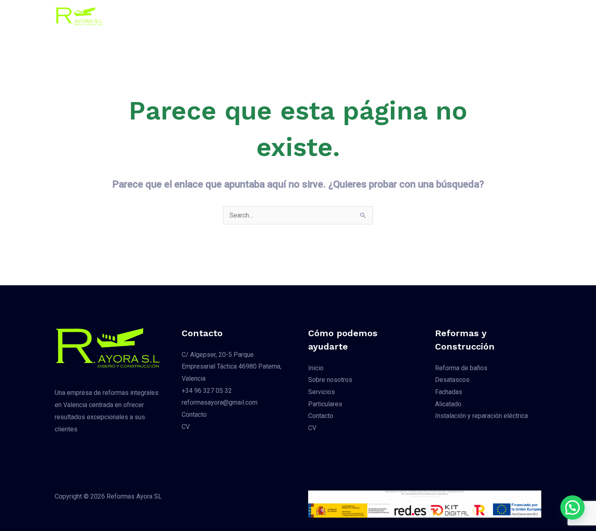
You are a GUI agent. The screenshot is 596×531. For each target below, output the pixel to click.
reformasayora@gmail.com (219, 402)
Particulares (351, 16)
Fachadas (448, 392)
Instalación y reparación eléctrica (481, 416)
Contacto (394, 16)
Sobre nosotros (260, 16)
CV (424, 16)
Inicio (217, 16)
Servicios (308, 16)
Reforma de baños (461, 368)
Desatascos (452, 380)
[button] (492, 16)
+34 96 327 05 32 (207, 391)
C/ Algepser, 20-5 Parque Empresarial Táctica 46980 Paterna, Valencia (231, 366)
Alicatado (448, 404)
